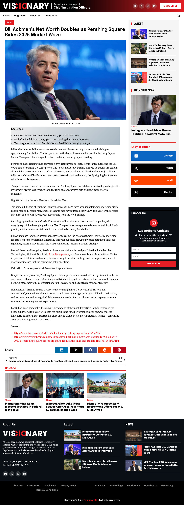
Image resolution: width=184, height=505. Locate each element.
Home (6, 15)
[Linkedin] (135, 6)
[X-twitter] (141, 6)
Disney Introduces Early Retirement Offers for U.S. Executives (105, 407)
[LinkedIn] (136, 156)
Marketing (167, 486)
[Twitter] (136, 168)
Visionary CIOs (91, 500)
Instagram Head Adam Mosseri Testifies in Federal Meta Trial (23, 407)
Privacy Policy (68, 486)
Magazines (20, 15)
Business (100, 486)
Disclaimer (50, 486)
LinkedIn (168, 156)
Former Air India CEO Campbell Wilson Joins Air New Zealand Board (160, 77)
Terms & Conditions (47, 490)
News (9, 22)
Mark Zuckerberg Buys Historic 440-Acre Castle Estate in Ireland (161, 48)
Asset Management (59, 254)
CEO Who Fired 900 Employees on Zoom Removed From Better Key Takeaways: (161, 465)
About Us (18, 486)
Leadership (133, 486)
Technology (116, 486)
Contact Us (51, 15)
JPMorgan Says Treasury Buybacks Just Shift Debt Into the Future (161, 62)
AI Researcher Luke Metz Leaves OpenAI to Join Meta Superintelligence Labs (65, 407)
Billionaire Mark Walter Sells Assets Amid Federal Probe (160, 34)
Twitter (169, 168)
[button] (178, 15)
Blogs (33, 15)
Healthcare (150, 486)
